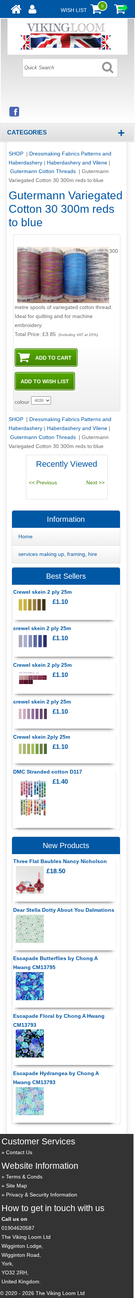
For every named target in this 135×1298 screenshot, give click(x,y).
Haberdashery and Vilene (77, 163)
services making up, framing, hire (57, 554)
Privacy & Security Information (41, 1195)
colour (22, 402)
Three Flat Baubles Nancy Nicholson (60, 861)
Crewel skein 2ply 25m (41, 737)
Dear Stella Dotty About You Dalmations (63, 910)
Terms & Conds (24, 1177)
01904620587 (18, 1228)
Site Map (16, 1186)
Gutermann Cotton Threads (43, 171)
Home (25, 536)
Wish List (74, 10)
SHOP (17, 154)
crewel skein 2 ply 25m (42, 628)
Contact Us (19, 1152)
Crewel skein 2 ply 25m (42, 592)
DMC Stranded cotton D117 (47, 772)
